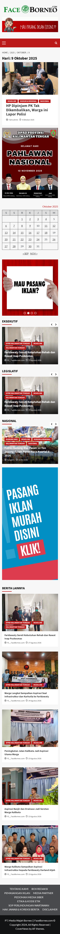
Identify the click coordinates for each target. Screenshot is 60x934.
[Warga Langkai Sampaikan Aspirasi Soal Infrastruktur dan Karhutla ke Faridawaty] (30, 670)
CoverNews (22, 928)
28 (14, 246)
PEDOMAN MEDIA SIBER (28, 897)
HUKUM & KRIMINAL (28, 101)
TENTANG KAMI (19, 888)
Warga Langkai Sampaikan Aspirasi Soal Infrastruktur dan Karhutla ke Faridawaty (29, 402)
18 (45, 232)
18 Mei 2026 (23, 360)
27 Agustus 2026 (34, 642)
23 (29, 239)
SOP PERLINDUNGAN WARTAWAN (28, 905)
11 (45, 225)
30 (29, 246)
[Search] (56, 43)
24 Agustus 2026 (34, 410)
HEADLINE (12, 101)
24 (37, 239)
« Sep (26, 253)
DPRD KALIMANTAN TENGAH (18, 393)
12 (53, 225)
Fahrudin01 (13, 119)
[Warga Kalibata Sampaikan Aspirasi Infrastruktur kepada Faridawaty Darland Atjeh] (30, 844)
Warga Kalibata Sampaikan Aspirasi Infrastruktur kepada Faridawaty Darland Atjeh (29, 868)
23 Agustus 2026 (34, 758)
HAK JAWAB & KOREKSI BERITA (21, 909)
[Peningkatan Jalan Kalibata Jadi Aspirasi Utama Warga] (30, 728)
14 (14, 232)
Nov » (33, 253)
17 (37, 232)
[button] (25, 313)
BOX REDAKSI (40, 888)
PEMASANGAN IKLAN (17, 893)
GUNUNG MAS (12, 343)
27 (6, 246)
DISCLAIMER (49, 909)
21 (14, 239)
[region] (30, 287)
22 (22, 239)
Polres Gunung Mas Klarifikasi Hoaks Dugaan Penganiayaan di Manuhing (27, 354)
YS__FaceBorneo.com (16, 410)
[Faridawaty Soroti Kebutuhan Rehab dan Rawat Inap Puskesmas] (30, 612)
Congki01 (11, 360)
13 (6, 232)
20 (6, 239)
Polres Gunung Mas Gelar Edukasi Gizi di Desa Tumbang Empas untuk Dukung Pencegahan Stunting (29, 452)
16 (29, 232)
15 (22, 232)
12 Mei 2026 (23, 460)
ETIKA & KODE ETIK (28, 901)
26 (53, 239)
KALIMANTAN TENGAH (15, 347)
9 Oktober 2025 (28, 119)
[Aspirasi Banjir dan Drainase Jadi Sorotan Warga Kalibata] (30, 786)
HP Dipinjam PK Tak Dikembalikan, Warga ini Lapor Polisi (27, 110)
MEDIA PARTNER (43, 893)
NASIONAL (44, 101)
